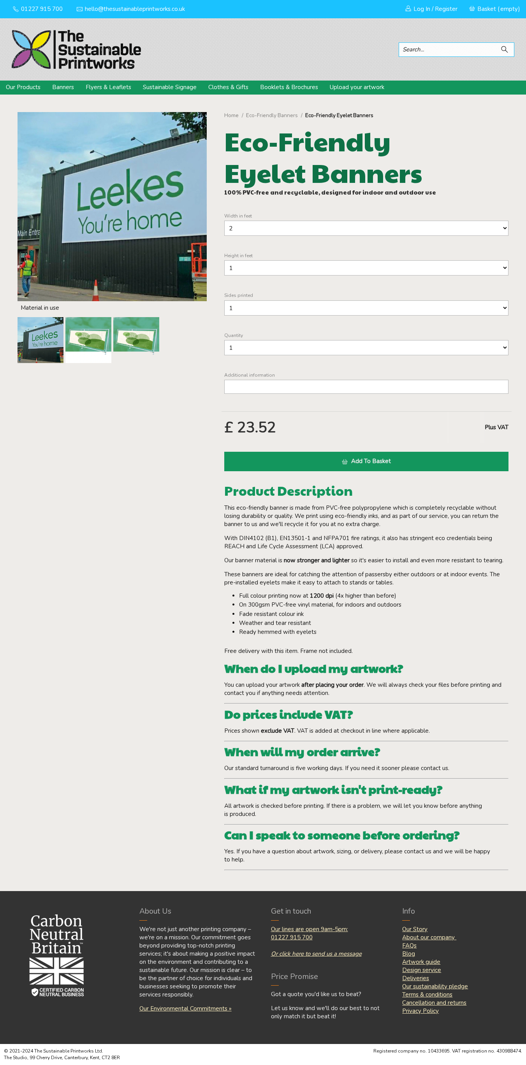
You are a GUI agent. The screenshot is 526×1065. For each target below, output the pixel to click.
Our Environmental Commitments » (185, 1008)
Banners (63, 87)
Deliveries (415, 978)
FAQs (409, 945)
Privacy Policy (420, 1011)
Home (231, 115)
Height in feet (238, 256)
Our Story (414, 929)
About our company (429, 937)
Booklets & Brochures (289, 87)
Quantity (233, 336)
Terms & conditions (427, 994)
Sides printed (238, 295)
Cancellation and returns (434, 1003)
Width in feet (238, 216)
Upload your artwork (357, 87)
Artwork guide (421, 962)
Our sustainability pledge (435, 986)
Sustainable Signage (170, 87)
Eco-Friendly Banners (272, 115)
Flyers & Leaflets (108, 87)
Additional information (249, 375)
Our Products (23, 87)
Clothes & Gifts (228, 87)
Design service (421, 970)
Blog (408, 954)
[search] (506, 49)
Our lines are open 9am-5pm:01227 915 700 (309, 933)
